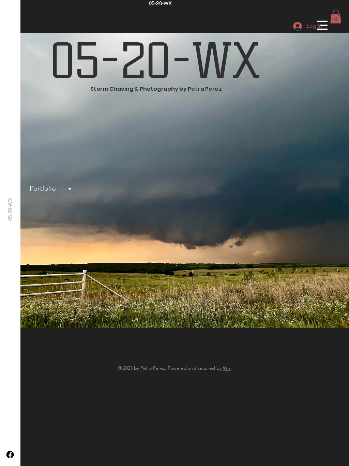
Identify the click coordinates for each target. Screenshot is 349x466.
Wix (227, 368)
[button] (322, 25)
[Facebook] (10, 455)
